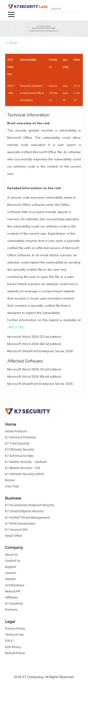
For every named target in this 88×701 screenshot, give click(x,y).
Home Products (16, 431)
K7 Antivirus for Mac (19, 456)
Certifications (14, 585)
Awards (10, 579)
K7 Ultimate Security (19, 449)
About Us (11, 554)
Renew (10, 480)
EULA (9, 640)
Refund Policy (15, 653)
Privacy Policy (15, 628)
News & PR (12, 591)
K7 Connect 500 (16, 529)
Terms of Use (14, 634)
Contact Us (13, 561)
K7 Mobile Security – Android (25, 462)
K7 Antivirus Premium (20, 437)
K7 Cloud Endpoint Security (24, 511)
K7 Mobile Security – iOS (22, 468)
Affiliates (11, 597)
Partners (11, 609)
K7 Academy (14, 603)
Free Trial (12, 486)
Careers (10, 573)
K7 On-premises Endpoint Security (29, 505)
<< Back (11, 43)
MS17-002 (16, 327)
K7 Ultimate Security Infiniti (24, 474)
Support (10, 567)
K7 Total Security (17, 443)
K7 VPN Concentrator (20, 523)
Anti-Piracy (13, 647)
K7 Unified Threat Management (27, 517)
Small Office (13, 536)
